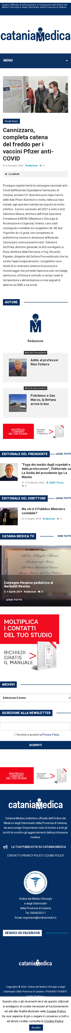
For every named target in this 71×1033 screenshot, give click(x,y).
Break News (11, 121)
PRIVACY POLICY (32, 855)
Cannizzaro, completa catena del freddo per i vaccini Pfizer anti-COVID (28, 144)
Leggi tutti (63, 454)
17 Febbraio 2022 (34, 482)
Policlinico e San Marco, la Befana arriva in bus (43, 400)
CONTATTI (13, 855)
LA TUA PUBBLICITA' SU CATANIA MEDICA (38, 846)
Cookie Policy (56, 1011)
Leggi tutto (14, 599)
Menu (8, 60)
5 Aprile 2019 (14, 591)
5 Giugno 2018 (33, 518)
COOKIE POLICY (54, 855)
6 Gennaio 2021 (14, 165)
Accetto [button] (36, 1027)
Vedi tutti (64, 536)
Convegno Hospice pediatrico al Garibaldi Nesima (28, 584)
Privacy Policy (50, 734)
